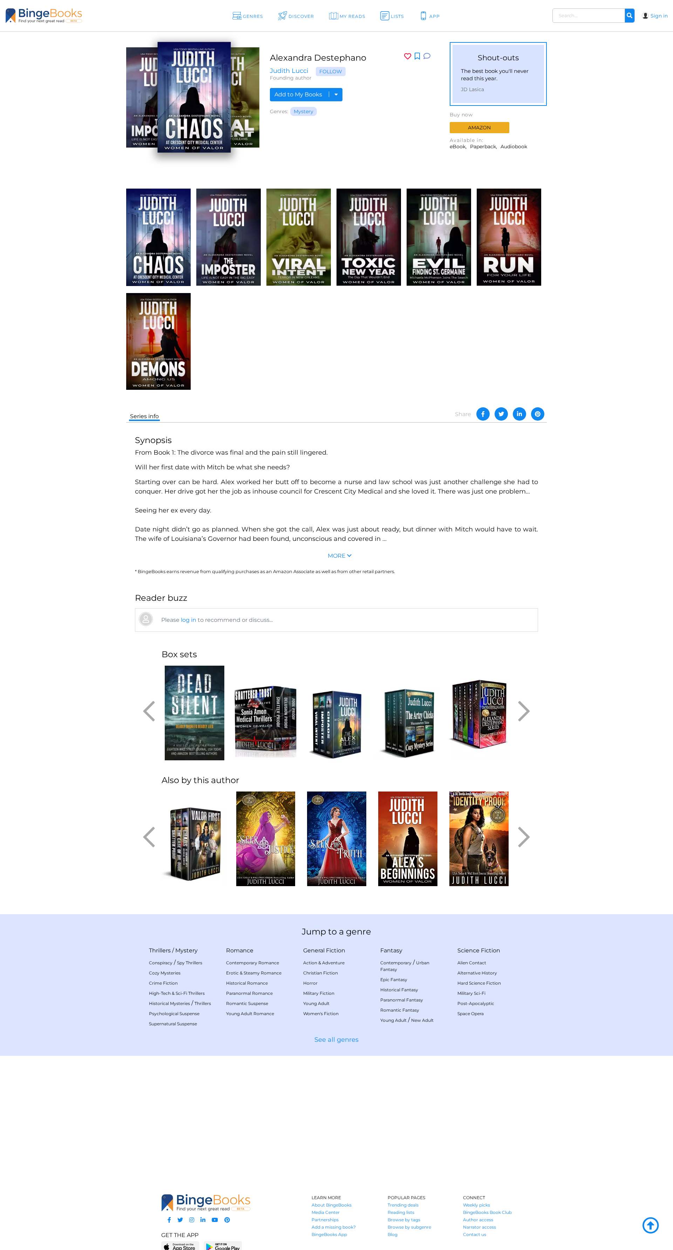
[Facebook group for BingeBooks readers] (169, 1220)
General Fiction (324, 950)
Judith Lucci (289, 71)
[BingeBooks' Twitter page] (180, 1220)
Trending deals (403, 1205)
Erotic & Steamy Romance (253, 973)
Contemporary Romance (252, 962)
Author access (478, 1219)
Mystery (303, 111)
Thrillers (160, 950)
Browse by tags (404, 1219)
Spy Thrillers (189, 962)
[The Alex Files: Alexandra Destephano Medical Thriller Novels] (336, 713)
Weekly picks (476, 1205)
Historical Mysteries (169, 1003)
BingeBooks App (329, 1234)
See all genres (336, 1040)
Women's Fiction (321, 1013)
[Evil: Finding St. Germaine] (439, 236)
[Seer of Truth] (336, 839)
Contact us (474, 1234)
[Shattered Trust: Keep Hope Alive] (265, 713)
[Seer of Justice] (265, 839)
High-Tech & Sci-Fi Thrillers (177, 993)
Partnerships (325, 1219)
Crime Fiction (163, 983)
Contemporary (396, 962)
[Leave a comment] (426, 56)
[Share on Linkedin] (519, 414)
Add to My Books (299, 94)
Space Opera (470, 1013)
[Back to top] (650, 1226)
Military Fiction (318, 993)
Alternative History (477, 973)
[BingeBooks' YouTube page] (215, 1220)
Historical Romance (247, 983)
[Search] (629, 16)
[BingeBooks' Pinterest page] (227, 1220)
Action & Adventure (324, 962)
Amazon (479, 127)
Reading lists (401, 1212)
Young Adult (316, 1003)
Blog (392, 1234)
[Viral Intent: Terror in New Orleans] (298, 236)
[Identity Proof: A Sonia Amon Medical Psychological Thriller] (479, 839)
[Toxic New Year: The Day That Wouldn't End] (368, 236)
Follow (330, 71)
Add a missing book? (334, 1227)
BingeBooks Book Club (487, 1212)
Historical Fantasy (399, 989)
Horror (310, 983)
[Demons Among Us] (158, 341)
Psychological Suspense (174, 1013)
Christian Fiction (320, 973)
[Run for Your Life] (509, 236)
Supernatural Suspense (173, 1023)
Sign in (659, 16)
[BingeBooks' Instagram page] (191, 1220)
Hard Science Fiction (479, 983)
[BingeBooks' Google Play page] (223, 1246)
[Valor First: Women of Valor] (194, 839)
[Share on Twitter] (501, 414)
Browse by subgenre (409, 1227)
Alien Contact (471, 962)
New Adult (422, 1020)
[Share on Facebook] (483, 414)
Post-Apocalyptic (475, 1003)
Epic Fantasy (393, 979)
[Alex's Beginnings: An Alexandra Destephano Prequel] (408, 839)
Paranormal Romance (249, 993)
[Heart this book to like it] (407, 56)
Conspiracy (160, 962)
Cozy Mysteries (165, 973)
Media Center (326, 1212)
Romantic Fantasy (399, 1010)
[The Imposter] (228, 236)
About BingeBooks (332, 1205)
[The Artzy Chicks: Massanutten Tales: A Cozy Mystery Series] (408, 713)
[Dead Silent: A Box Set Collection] (194, 713)
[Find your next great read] (67, 15)
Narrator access (479, 1227)
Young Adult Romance (250, 1013)
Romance (239, 950)
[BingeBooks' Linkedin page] (202, 1220)
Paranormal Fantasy (401, 1000)
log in (188, 620)
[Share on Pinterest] (537, 414)
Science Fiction (478, 950)
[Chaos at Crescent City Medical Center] (158, 236)
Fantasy (391, 950)
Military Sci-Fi (471, 993)
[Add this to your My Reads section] (417, 56)
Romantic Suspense (247, 1003)
